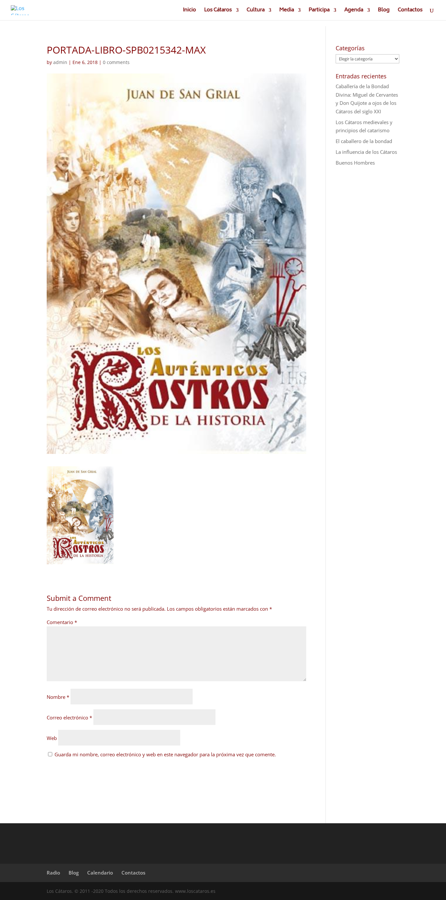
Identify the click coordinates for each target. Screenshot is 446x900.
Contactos (410, 11)
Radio (53, 872)
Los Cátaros (218, 11)
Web (52, 738)
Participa (319, 11)
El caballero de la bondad (364, 141)
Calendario (100, 872)
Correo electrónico (69, 717)
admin (60, 62)
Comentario (62, 622)
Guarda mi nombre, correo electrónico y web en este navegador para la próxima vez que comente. (165, 754)
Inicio (189, 11)
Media (286, 11)
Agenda (353, 11)
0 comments (116, 62)
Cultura (255, 11)
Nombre (58, 697)
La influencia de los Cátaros (366, 152)
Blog (384, 11)
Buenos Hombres (355, 162)
